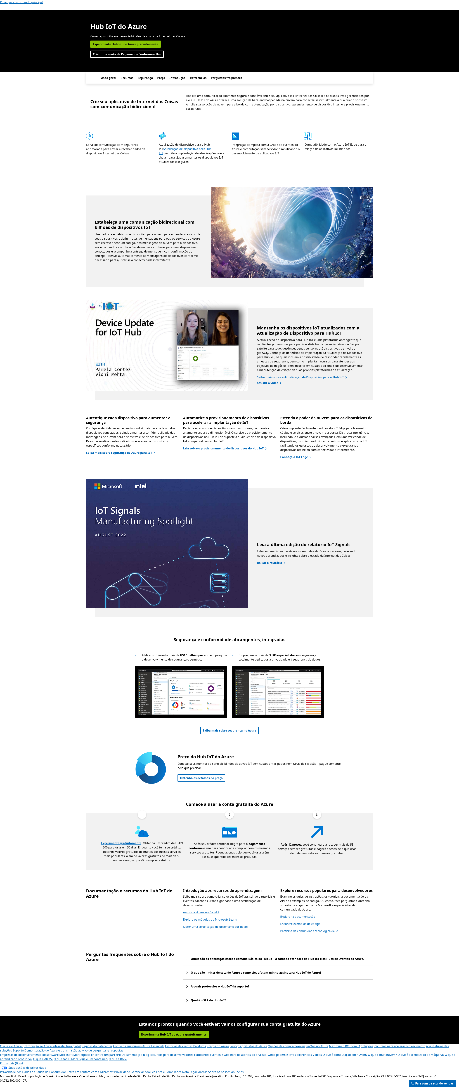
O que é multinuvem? (382, 1055)
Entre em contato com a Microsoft (90, 1072)
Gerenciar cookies (143, 1072)
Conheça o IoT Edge (294, 457)
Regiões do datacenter (97, 1046)
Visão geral (108, 77)
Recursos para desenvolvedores (171, 1055)
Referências (198, 77)
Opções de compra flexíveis (286, 1046)
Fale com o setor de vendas (434, 1083)
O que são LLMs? (65, 1059)
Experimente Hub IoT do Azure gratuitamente (125, 44)
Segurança (145, 77)
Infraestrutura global (66, 1046)
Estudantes (201, 1055)
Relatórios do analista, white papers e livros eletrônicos (274, 1055)
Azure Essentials (153, 1046)
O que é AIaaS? (43, 1059)
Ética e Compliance (168, 1072)
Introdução (177, 77)
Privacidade (122, 1072)
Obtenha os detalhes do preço (201, 778)
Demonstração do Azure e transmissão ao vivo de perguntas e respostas (73, 1050)
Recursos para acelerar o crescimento (399, 1046)
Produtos (199, 1046)
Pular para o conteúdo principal (21, 2)
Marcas (202, 1072)
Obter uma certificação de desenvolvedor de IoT (216, 927)
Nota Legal (189, 1072)
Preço (161, 77)
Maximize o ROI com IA (344, 1046)
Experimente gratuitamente (121, 843)
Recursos (126, 77)
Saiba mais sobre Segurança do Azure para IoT (119, 453)
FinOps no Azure (317, 1046)
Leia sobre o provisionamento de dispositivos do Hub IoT (223, 448)
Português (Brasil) (12, 1063)
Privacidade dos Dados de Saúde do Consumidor (33, 1072)
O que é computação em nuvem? (345, 1055)
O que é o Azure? (11, 1046)
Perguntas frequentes (226, 77)
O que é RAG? (118, 1059)
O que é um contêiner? (92, 1059)
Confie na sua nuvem (127, 1046)
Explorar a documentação (297, 917)
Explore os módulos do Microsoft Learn (210, 919)
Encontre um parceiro (106, 1055)
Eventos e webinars (223, 1055)
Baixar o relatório (269, 563)
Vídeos (317, 1055)
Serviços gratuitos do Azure (248, 1046)
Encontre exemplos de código (300, 924)
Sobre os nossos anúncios (226, 1072)
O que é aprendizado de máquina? (421, 1055)
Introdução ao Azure (38, 1046)
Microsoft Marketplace (74, 1055)
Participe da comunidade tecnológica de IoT (310, 931)
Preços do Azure (218, 1046)
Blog (146, 1055)
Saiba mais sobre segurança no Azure (229, 730)
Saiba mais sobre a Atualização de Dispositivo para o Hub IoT (300, 377)
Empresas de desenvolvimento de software (29, 1055)
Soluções (367, 1046)
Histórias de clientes (179, 1046)
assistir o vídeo (267, 383)
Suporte (18, 1050)
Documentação (132, 1055)
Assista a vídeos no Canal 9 (201, 912)
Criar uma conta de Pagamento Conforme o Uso (127, 54)
